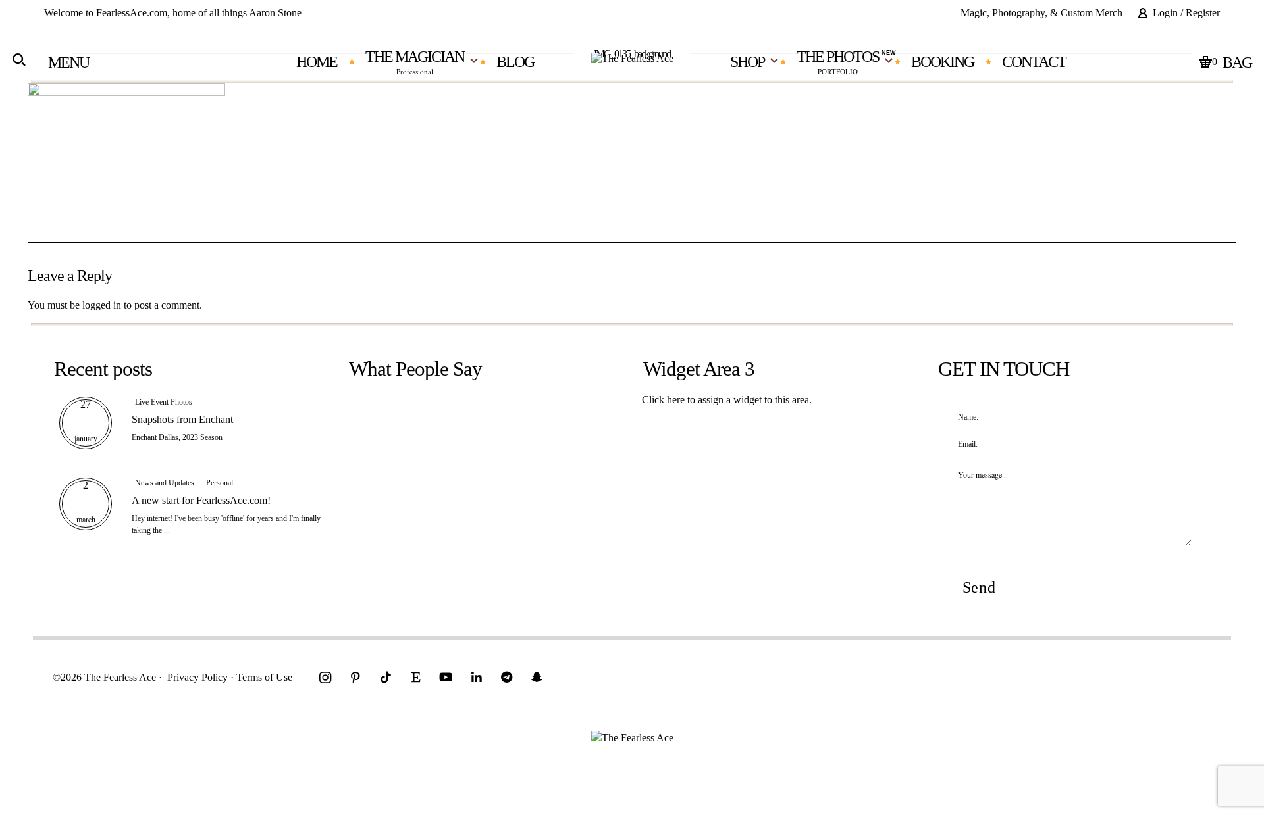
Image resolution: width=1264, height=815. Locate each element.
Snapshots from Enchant (182, 419)
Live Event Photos (163, 402)
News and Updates (164, 482)
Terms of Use (264, 677)
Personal (219, 482)
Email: (968, 444)
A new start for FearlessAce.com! (201, 500)
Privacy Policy (197, 677)
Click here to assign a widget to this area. (727, 399)
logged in (101, 304)
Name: (968, 417)
